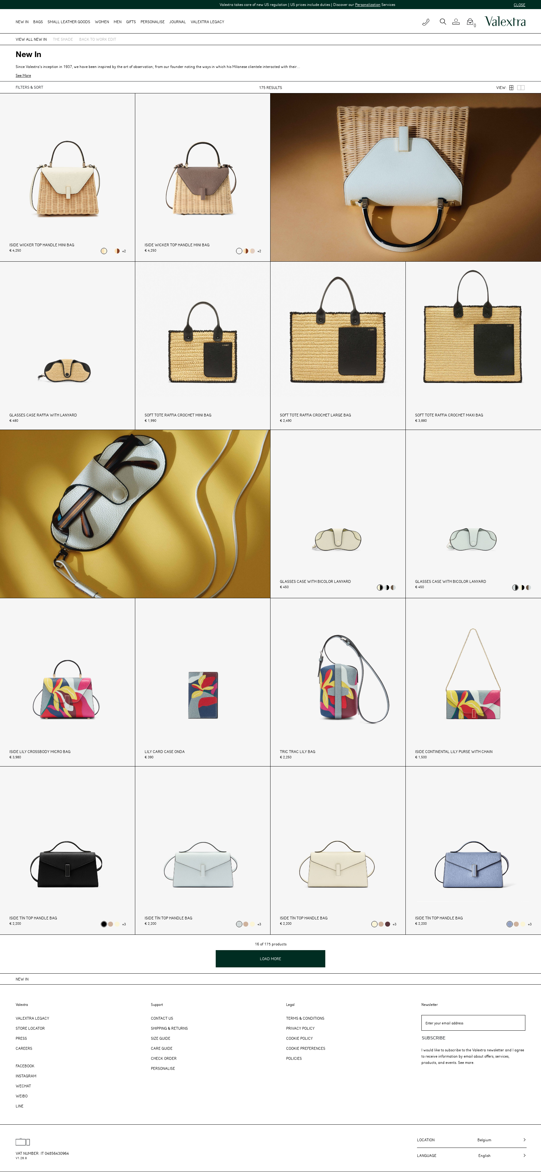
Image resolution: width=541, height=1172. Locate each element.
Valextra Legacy (32, 1018)
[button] (458, 21)
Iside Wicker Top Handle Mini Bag (41, 245)
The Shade (63, 39)
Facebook (25, 1066)
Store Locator (30, 1028)
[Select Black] (103, 924)
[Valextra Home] (505, 21)
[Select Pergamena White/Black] (380, 587)
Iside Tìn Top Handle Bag (33, 918)
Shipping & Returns (169, 1028)
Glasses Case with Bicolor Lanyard (315, 581)
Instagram (26, 1076)
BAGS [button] (38, 21)
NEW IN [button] (22, 21)
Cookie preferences (305, 1048)
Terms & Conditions (305, 1018)
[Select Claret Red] (387, 924)
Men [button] (117, 21)
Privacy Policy (300, 1028)
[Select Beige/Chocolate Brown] (117, 251)
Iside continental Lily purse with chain (453, 752)
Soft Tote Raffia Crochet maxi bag (449, 415)
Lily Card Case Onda (165, 752)
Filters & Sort (29, 87)
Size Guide (160, 1038)
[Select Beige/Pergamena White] (103, 251)
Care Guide (162, 1048)
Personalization (314, 4)
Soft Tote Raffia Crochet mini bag (178, 415)
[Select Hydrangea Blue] (509, 924)
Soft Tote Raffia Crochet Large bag (315, 415)
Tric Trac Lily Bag (297, 752)
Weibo (22, 1096)
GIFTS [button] (131, 21)
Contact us (162, 1018)
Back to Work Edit (97, 39)
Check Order (164, 1058)
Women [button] (102, 21)
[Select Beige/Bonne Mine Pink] (252, 251)
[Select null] (110, 251)
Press (21, 1038)
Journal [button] (177, 21)
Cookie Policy (299, 1038)
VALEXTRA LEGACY (207, 21)
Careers (24, 1048)
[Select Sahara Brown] (110, 924)
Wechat (23, 1086)
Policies (294, 1058)
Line (19, 1106)
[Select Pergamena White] (117, 924)
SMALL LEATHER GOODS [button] (69, 21)
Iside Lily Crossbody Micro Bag (39, 752)
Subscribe (434, 1038)
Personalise (153, 21)
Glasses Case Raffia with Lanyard (43, 415)
